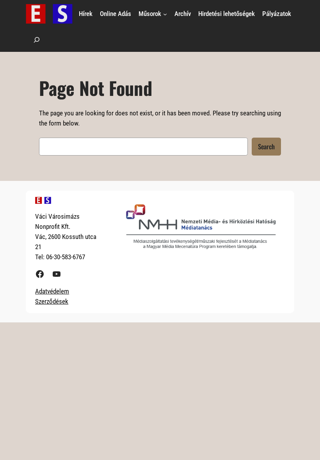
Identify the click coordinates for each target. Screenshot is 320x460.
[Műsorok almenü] (165, 14)
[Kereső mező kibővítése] (37, 39)
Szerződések (51, 301)
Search (266, 146)
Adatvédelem (52, 291)
